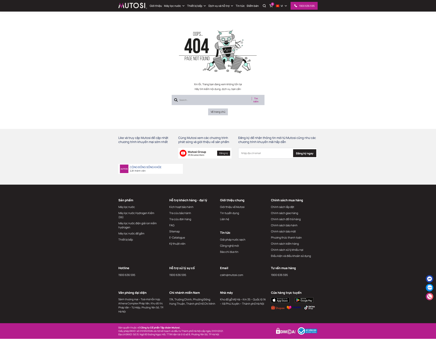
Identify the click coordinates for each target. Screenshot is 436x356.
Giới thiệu (156, 6)
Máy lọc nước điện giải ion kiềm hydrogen (137, 225)
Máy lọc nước (172, 6)
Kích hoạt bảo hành (181, 207)
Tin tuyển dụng (229, 213)
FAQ (171, 225)
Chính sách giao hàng (284, 213)
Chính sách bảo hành (284, 225)
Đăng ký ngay (304, 153)
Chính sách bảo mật (283, 231)
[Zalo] (429, 287)
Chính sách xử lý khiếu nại (287, 250)
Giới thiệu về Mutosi (232, 207)
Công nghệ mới (229, 246)
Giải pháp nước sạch (232, 239)
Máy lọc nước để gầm (131, 233)
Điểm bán (253, 6)
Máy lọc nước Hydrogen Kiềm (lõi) (136, 215)
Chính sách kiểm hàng (285, 243)
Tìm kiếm (255, 100)
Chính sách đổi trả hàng (286, 219)
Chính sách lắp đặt (282, 207)
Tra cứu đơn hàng (180, 219)
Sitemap (174, 231)
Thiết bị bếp (194, 6)
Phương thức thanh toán (286, 237)
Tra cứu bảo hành (180, 213)
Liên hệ (224, 219)
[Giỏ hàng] (271, 6)
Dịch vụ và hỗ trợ (219, 6)
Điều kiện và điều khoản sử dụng (291, 256)
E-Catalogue (177, 237)
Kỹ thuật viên (177, 243)
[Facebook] (429, 279)
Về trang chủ (218, 112)
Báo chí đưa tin (229, 252)
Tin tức (240, 6)
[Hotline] (429, 296)
